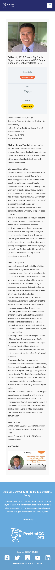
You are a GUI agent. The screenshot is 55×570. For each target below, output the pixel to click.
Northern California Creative (31, 563)
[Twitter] (17, 558)
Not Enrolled (27, 77)
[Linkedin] (48, 558)
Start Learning (27, 519)
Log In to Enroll (27, 106)
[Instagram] (27, 558)
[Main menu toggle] (49, 5)
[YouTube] (38, 558)
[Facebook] (7, 558)
